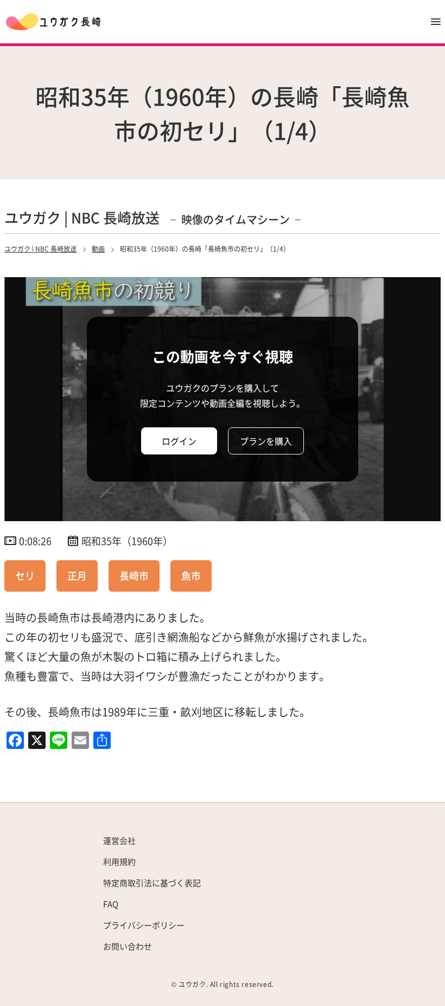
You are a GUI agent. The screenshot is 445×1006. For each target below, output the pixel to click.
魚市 (191, 575)
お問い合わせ (127, 946)
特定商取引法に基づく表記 (152, 882)
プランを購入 (266, 440)
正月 (77, 575)
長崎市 (134, 575)
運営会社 (119, 840)
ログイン (179, 440)
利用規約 (119, 861)
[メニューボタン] (436, 22)
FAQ (110, 903)
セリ (25, 575)
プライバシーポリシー (144, 925)
